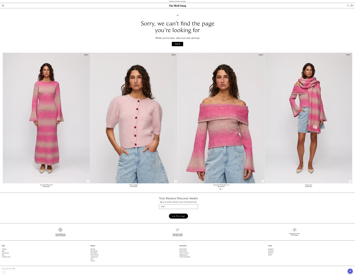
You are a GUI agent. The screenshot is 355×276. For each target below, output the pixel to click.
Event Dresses (95, 255)
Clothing (4, 249)
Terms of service (184, 253)
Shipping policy (183, 255)
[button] (348, 6)
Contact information (184, 257)
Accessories (5, 253)
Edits (3, 255)
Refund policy (183, 249)
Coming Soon (94, 257)
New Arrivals (94, 251)
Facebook (271, 251)
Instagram (271, 249)
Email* (163, 206)
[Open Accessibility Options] (350, 271)
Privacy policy (183, 251)
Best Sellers (94, 253)
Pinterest (270, 253)
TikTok (270, 255)
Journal (92, 261)
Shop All (177, 44)
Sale (92, 259)
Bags (3, 251)
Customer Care (6, 257)
